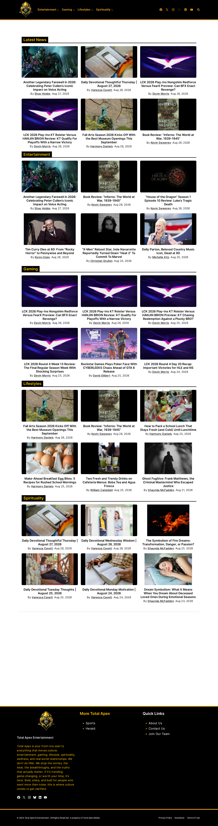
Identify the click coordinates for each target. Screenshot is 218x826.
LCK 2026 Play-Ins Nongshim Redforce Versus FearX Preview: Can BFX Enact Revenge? (168, 85)
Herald (90, 728)
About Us (155, 723)
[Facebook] (161, 9)
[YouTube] (191, 9)
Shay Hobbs (43, 93)
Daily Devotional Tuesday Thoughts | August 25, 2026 (50, 591)
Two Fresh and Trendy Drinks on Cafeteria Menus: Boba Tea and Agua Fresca (109, 482)
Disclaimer (180, 818)
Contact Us (157, 728)
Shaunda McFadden (161, 490)
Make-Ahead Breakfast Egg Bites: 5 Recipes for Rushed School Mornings (49, 480)
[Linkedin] (185, 9)
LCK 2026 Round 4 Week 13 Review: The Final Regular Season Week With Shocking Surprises (50, 367)
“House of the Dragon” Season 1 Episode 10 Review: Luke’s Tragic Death (168, 200)
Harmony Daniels (101, 146)
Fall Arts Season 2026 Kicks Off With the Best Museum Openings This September (108, 138)
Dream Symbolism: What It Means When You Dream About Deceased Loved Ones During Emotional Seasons (168, 593)
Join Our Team (159, 734)
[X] (167, 9)
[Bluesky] (179, 9)
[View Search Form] (198, 9)
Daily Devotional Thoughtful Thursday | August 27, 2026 (109, 84)
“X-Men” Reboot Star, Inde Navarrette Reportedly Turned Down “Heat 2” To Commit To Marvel (109, 253)
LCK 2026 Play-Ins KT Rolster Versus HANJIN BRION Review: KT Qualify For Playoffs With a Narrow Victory (50, 138)
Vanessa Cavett (101, 90)
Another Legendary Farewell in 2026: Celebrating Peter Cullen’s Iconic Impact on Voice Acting (49, 85)
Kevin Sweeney (161, 142)
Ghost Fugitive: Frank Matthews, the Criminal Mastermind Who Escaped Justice (168, 482)
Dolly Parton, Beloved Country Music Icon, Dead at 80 (168, 251)
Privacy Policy (165, 818)
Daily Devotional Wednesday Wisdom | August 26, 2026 (108, 542)
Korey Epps (42, 257)
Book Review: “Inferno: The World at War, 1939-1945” (168, 136)
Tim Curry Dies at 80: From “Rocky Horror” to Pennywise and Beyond (49, 251)
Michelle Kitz (160, 257)
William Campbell (101, 490)
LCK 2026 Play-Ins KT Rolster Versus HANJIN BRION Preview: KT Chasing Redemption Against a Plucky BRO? (168, 315)
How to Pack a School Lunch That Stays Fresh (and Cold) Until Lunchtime (168, 428)
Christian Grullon (101, 261)
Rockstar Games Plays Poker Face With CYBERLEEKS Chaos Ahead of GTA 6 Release (109, 367)
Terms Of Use (193, 818)
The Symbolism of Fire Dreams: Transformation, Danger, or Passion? (168, 542)
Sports (90, 723)
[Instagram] (173, 9)
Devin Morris (160, 93)
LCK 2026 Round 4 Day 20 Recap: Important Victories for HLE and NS (168, 366)
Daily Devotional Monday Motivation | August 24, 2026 (109, 591)
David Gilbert (101, 375)
